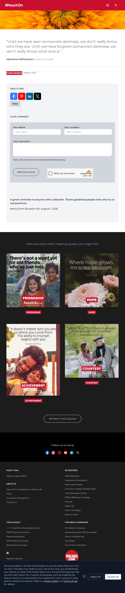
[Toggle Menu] (107, 5)
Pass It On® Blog (72, 510)
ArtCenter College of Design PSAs (80, 489)
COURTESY (92, 382)
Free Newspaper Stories (76, 493)
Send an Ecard (71, 514)
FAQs (8, 494)
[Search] (116, 5)
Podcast (69, 502)
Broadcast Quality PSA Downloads (81, 532)
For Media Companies (75, 528)
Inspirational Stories (15, 536)
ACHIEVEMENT (33, 400)
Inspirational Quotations (76, 480)
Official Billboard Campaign (77, 497)
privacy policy (51, 581)
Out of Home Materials (75, 545)
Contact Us (11, 502)
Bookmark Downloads (16, 545)
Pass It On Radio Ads (74, 536)
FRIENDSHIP (33, 312)
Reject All (96, 576)
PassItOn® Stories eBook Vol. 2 (23, 528)
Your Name (19, 127)
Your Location (71, 127)
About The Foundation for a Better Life (24, 489)
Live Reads (70, 541)
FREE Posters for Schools (18, 532)
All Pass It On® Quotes (62, 418)
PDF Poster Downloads (17, 541)
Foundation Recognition (17, 498)
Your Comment (21, 141)
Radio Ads (69, 506)
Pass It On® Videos (73, 484)
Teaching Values (72, 476)
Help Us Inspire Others (16, 476)
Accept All (113, 576)
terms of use (70, 581)
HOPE (92, 312)
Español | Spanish (14, 558)
